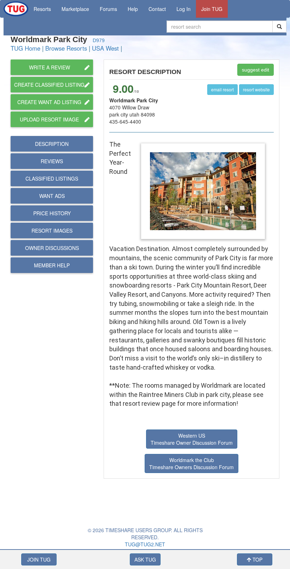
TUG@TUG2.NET (145, 544)
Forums (108, 8)
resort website (256, 89)
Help (133, 8)
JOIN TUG (39, 559)
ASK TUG (145, 559)
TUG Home (25, 48)
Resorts (42, 8)
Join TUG (211, 8)
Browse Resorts (66, 48)
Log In (183, 8)
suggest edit (255, 70)
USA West (105, 48)
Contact (157, 8)
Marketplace (75, 8)
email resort (222, 89)
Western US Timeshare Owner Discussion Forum (192, 439)
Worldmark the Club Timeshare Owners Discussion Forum (191, 463)
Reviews (52, 161)
